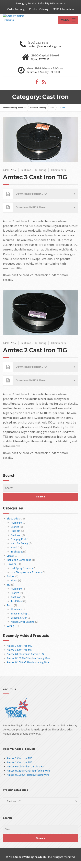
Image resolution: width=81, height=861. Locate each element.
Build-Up (15, 531)
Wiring (42, 170)
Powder (11, 564)
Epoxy (10, 555)
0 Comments (58, 170)
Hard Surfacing (19, 543)
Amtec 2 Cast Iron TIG (35, 350)
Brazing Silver (19, 617)
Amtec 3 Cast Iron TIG (35, 177)
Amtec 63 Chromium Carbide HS (25, 654)
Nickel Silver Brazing (23, 621)
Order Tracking (16, 9)
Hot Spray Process (22, 568)
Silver (14, 580)
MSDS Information (63, 9)
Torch (10, 605)
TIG (35, 170)
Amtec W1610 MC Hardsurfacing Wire (28, 658)
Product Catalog (38, 9)
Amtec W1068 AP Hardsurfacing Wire (28, 662)
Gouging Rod (18, 539)
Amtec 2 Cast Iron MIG (19, 650)
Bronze (15, 527)
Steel (14, 547)
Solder (11, 576)
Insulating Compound (19, 560)
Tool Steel (17, 551)
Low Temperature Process (26, 572)
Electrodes (13, 518)
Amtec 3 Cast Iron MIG (19, 645)
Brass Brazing (19, 613)
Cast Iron (26, 170)
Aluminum (16, 522)
